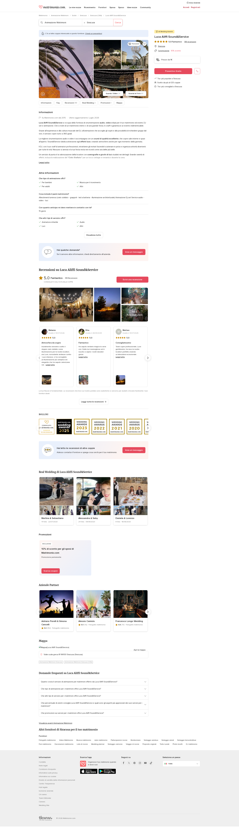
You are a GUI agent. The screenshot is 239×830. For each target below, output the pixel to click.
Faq (58, 103)
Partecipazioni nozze (119, 740)
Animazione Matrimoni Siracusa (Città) (78, 662)
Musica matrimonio (83, 740)
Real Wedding (88, 103)
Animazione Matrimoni (60, 15)
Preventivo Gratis (173, 71)
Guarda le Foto (135, 93)
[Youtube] (145, 763)
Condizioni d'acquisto (47, 769)
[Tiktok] (151, 763)
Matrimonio (43, 15)
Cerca (118, 22)
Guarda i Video (113, 93)
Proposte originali (149, 744)
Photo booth (178, 744)
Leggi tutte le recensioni (92, 402)
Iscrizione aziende (46, 791)
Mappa (119, 103)
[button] (93, 252)
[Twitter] (129, 763)
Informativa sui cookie (47, 776)
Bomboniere (136, 740)
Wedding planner (97, 744)
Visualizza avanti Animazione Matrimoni (55, 723)
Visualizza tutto (93, 235)
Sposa (112, 7)
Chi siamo (43, 794)
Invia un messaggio (134, 252)
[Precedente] (39, 358)
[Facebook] (123, 763)
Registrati (195, 7)
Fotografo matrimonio (47, 740)
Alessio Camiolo (86, 621)
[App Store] (88, 773)
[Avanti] (148, 358)
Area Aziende (194, 3)
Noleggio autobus (151, 740)
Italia (170, 764)
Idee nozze (132, 7)
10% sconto (176, 51)
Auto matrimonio (100, 740)
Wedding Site (44, 805)
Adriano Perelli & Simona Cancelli (54, 623)
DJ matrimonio (191, 744)
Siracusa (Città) (96, 15)
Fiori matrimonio (45, 744)
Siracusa (83, 15)
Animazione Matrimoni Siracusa (51, 662)
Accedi (186, 7)
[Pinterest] (134, 763)
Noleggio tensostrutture (186, 740)
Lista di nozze (82, 744)
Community (145, 7)
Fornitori (102, 7)
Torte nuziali (164, 744)
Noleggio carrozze (115, 744)
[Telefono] (197, 71)
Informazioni (46, 103)
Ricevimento (89, 7)
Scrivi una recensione (132, 279)
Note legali (43, 766)
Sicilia (74, 15)
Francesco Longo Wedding (129, 621)
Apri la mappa (139, 650)
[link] (56, 501)
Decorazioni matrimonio (64, 744)
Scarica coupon (51, 571)
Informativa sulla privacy (48, 773)
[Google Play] (107, 773)
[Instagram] (140, 763)
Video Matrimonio (66, 740)
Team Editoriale (45, 798)
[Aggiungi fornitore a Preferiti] (144, 44)
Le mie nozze (75, 7)
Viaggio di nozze (132, 744)
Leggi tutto (44, 162)
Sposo (121, 7)
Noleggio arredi (168, 740)
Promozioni (106, 103)
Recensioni (71, 103)
